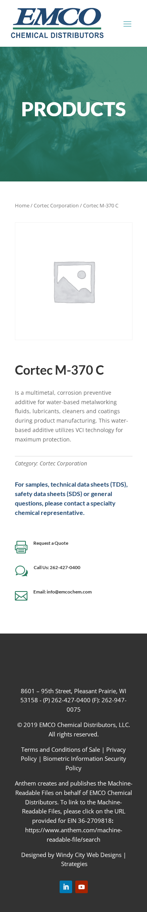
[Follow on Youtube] (81, 887)
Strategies (74, 864)
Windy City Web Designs (89, 855)
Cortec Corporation (56, 205)
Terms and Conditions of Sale (61, 749)
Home (22, 205)
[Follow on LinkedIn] (66, 887)
